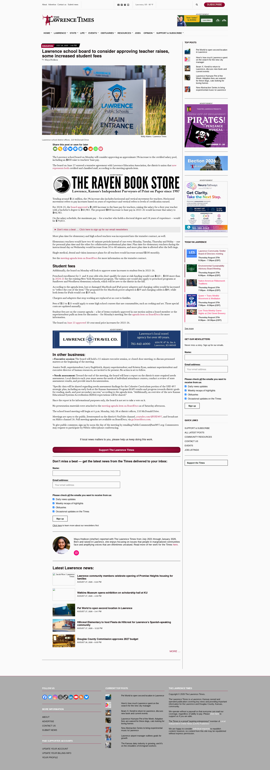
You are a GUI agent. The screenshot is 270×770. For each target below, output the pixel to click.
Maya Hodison (51, 60)
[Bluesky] (70, 149)
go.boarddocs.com (140, 420)
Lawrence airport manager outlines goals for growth (141, 736)
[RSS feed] (81, 697)
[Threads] (60, 697)
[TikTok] (65, 697)
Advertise (52, 5)
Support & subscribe (197, 428)
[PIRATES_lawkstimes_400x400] (206, 126)
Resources (124, 33)
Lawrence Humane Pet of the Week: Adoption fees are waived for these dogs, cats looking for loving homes (210, 79)
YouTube (128, 5)
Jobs (138, 33)
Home (47, 33)
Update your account (55, 748)
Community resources (198, 436)
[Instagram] (55, 697)
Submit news (73, 5)
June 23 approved (76, 323)
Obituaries (107, 33)
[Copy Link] (60, 149)
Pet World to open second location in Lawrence (104, 608)
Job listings (192, 449)
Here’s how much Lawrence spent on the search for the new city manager (211, 59)
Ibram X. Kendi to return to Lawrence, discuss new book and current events (211, 69)
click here (214, 714)
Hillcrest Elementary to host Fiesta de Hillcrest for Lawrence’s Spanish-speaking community (124, 623)
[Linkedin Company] (70, 697)
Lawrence (60, 33)
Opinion (148, 33)
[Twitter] (80, 149)
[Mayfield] (206, 207)
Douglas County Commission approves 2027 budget (107, 639)
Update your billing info (56, 752)
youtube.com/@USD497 (149, 417)
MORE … (175, 651)
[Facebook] (65, 149)
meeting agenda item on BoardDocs (79, 258)
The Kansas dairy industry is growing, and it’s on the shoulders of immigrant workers (142, 744)
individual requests (201, 728)
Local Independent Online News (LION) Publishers (197, 722)
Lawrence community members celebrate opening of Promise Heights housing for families (125, 577)
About (44, 5)
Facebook (118, 5)
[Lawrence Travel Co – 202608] (116, 339)
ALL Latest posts (194, 432)
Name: (56, 468)
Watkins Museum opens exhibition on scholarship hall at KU (112, 592)
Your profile (50, 757)
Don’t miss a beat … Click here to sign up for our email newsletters (92, 229)
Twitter (122, 5)
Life (82, 33)
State (73, 33)
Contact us (62, 5)
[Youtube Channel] (76, 697)
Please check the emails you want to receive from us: (82, 495)
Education (47, 46)
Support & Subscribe (169, 33)
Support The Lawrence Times (116, 450)
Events (92, 33)
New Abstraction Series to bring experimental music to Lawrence (211, 88)
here (175, 544)
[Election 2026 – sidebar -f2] (206, 163)
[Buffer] (85, 149)
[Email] (55, 149)
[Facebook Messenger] (75, 149)
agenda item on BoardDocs (146, 315)
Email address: (60, 480)
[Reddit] (90, 149)
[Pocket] (100, 149)
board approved (79, 207)
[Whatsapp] (95, 149)
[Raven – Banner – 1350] (116, 185)
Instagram (125, 5)
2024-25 (59, 279)
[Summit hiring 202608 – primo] (202, 20)
